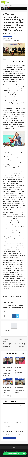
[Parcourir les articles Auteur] (14, 326)
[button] (15, 453)
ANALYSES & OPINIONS (7, 36)
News (14, 447)
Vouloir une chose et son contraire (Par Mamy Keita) (7, 345)
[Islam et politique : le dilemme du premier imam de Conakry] (20, 381)
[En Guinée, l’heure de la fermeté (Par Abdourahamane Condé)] (8, 381)
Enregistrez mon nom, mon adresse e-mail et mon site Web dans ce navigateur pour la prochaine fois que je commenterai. (13, 433)
